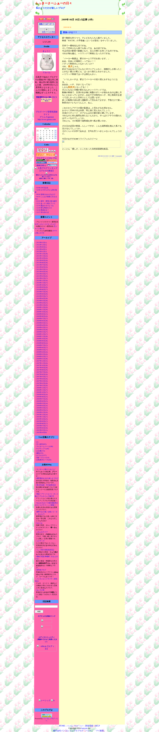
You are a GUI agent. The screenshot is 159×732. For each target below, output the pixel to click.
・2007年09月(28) (41, 368)
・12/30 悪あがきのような (44, 205)
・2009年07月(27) (41, 318)
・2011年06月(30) (41, 267)
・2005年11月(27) (41, 417)
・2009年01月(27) (41, 332)
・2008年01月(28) (41, 359)
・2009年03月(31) (41, 327)
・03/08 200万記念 (41, 188)
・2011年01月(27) (41, 278)
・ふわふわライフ (41, 532)
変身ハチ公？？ (70, 32)
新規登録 (89, 726)
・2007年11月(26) (41, 363)
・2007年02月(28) (41, 383)
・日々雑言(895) (40, 444)
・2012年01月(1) (41, 251)
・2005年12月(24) (41, 414)
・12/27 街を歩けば (42, 212)
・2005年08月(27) (41, 423)
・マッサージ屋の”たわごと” (45, 469)
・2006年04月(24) (41, 406)
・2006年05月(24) (41, 403)
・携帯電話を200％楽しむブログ (46, 478)
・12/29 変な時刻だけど (43, 208)
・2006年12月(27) (41, 388)
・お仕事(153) (40, 451)
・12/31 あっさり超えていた (45, 203)
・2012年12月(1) (41, 245)
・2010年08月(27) (41, 289)
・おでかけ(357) (40, 455)
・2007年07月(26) (41, 372)
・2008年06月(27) (41, 347)
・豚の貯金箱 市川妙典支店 (45, 485)
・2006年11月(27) (41, 390)
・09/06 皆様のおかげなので (45, 194)
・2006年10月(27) (41, 392)
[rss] (42, 19)
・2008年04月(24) (41, 352)
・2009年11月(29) (41, 309)
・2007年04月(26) (41, 379)
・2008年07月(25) (41, 345)
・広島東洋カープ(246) (43, 460)
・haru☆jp (38, 523)
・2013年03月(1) (41, 242)
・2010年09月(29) (41, 287)
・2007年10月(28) (41, 365)
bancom (84, 728)
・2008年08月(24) (41, 343)
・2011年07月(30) (41, 265)
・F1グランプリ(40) (42, 449)
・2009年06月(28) (41, 321)
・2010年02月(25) (41, 303)
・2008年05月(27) (41, 350)
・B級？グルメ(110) (42, 458)
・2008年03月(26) (41, 354)
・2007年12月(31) (41, 361)
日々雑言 (111, 156)
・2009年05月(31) (41, 323)
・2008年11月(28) (41, 336)
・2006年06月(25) (41, 401)
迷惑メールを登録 (48, 32)
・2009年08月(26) (41, 316)
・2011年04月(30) (41, 271)
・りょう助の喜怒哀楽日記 (44, 550)
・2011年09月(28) (41, 260)
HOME (62, 726)
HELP (97, 726)
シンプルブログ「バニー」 (81, 731)
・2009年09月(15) (41, 314)
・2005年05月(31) (41, 430)
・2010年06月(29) (41, 294)
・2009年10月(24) (41, 312)
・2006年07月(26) (41, 399)
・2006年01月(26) (41, 412)
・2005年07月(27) (41, 426)
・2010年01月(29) (41, 305)
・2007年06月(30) (41, 374)
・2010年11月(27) (41, 283)
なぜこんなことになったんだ (45, 224)
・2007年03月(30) (41, 381)
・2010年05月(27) (41, 296)
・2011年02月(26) (41, 276)
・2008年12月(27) (41, 334)
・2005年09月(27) (41, 421)
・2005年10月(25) (41, 419)
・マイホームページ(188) (44, 446)
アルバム (47, 72)
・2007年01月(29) (41, 385)
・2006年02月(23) (41, 410)
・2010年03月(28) (41, 301)
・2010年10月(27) (41, 285)
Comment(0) (118, 156)
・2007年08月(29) (41, 370)
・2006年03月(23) (41, 408)
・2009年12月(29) (41, 307)
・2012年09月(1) (41, 247)
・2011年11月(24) (41, 256)
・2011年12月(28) (41, 254)
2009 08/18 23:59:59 (103, 156)
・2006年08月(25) (41, 397)
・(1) (36, 442)
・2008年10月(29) (41, 339)
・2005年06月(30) (41, 428)
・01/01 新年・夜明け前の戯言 (46, 201)
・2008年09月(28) (41, 341)
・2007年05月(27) (41, 376)
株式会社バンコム (61, 731)
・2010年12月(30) (41, 280)
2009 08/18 (67, 27)
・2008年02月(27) (41, 356)
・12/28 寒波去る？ (42, 210)
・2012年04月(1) (41, 249)
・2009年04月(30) (41, 325)
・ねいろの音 (39, 590)
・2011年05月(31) (41, 269)
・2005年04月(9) (41, 432)
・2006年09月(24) (41, 394)
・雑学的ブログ (40, 570)
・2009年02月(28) (41, 330)
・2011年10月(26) (41, 258)
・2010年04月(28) (41, 298)
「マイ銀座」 (100, 731)
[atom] (50, 19)
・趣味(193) (39, 453)
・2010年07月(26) (41, 292)
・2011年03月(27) (41, 274)
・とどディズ (39, 541)
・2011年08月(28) (41, 263)
